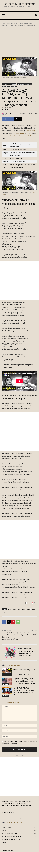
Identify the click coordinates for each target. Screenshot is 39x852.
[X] (9, 622)
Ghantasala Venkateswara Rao (25, 84)
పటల (23, 609)
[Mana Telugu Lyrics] (3, 114)
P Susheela (13, 86)
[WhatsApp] (18, 622)
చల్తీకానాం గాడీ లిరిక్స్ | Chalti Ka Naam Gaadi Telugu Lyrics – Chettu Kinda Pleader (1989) (24, 681)
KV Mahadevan (6, 86)
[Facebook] (4, 622)
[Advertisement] (19, 41)
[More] (25, 119)
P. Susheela (30, 136)
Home (4, 23)
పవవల (28, 609)
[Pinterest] (13, 622)
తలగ (19, 609)
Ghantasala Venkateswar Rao (12, 136)
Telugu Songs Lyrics (6, 674)
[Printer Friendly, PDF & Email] (31, 603)
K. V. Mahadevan (18, 133)
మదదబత (5, 612)
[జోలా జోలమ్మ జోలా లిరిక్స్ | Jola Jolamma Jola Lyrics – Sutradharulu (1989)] (7, 672)
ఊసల (9, 609)
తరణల (14, 609)
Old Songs (10, 23)
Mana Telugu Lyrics (12, 114)
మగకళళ (34, 609)
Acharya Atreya (12, 84)
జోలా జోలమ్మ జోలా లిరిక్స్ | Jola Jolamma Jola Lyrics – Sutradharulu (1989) (24, 672)
